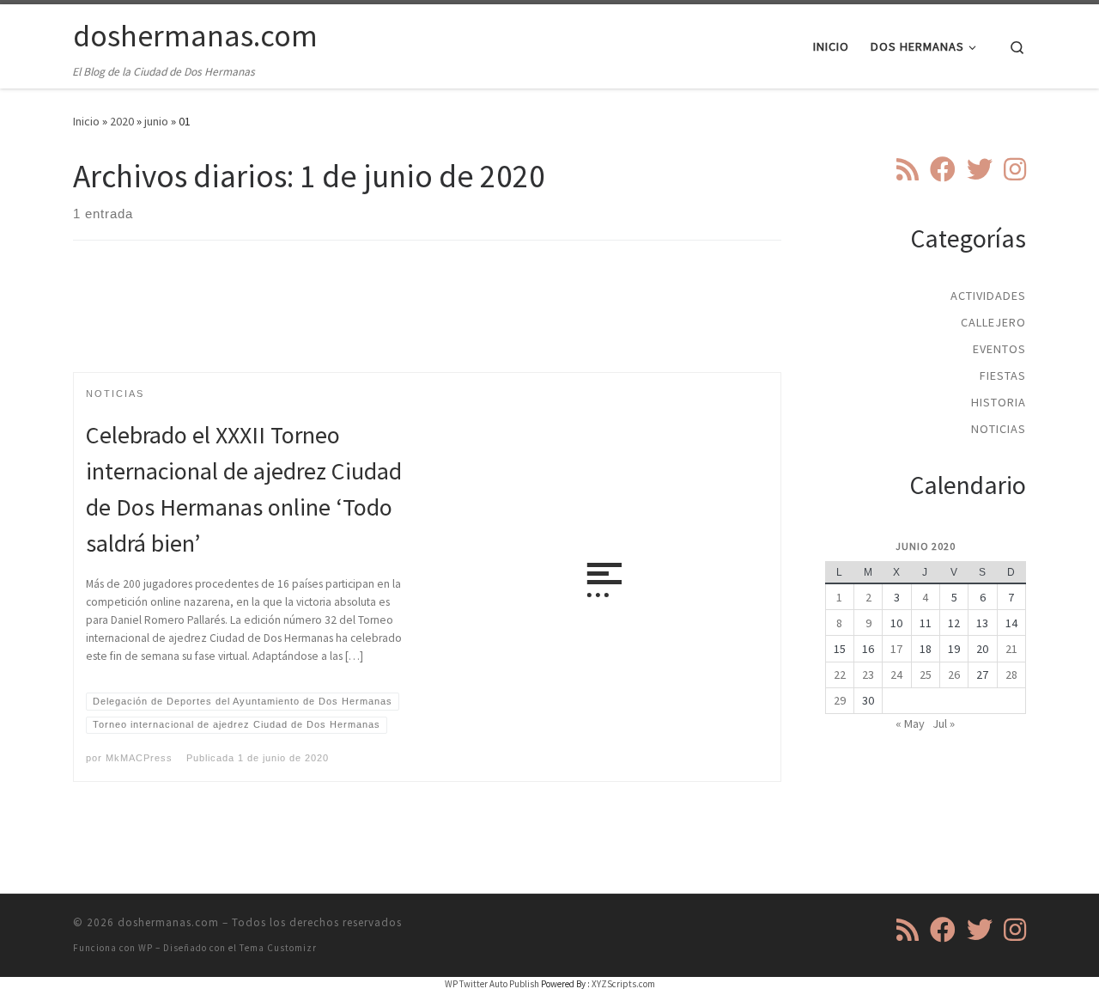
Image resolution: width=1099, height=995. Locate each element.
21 (1011, 648)
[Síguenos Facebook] (943, 169)
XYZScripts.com (623, 984)
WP (145, 948)
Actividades (988, 295)
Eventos (999, 349)
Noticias (998, 428)
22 (840, 674)
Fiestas (1003, 375)
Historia (998, 402)
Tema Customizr (278, 948)
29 (840, 700)
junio (156, 121)
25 (926, 674)
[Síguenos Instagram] (1015, 169)
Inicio (86, 121)
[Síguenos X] (980, 169)
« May (910, 723)
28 (1011, 674)
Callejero (993, 322)
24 (896, 674)
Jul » (943, 723)
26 (954, 674)
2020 (122, 121)
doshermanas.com (168, 922)
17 (896, 648)
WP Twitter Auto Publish (492, 984)
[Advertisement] (427, 321)
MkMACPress (139, 758)
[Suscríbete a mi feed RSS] (907, 169)
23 (868, 674)
